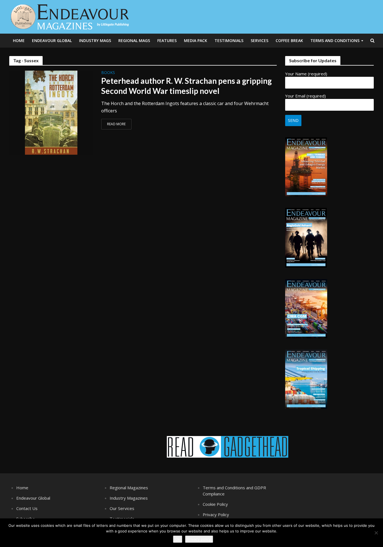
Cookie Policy (215, 504)
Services (259, 40)
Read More (116, 124)
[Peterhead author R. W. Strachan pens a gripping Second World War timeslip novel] (51, 112)
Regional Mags (134, 40)
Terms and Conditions (334, 40)
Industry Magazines (129, 498)
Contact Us (27, 508)
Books (108, 73)
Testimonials (228, 40)
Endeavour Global (52, 40)
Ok (177, 539)
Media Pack (195, 40)
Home (19, 40)
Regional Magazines (129, 487)
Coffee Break (289, 40)
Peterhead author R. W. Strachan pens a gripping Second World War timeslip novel (186, 86)
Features (167, 40)
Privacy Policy (216, 514)
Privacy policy (199, 539)
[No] (376, 533)
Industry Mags (95, 40)
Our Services (122, 508)
